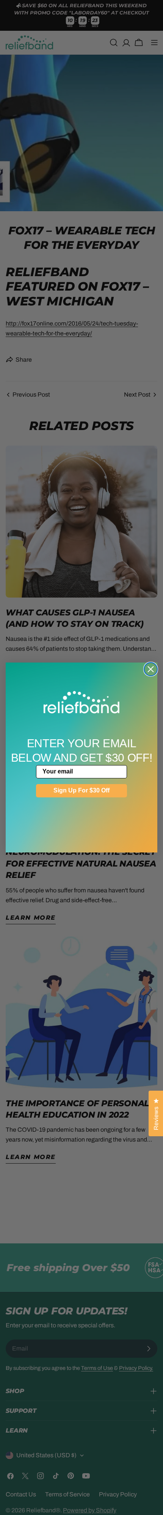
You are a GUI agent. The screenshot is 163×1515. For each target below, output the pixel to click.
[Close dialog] (150, 669)
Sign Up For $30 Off (81, 790)
